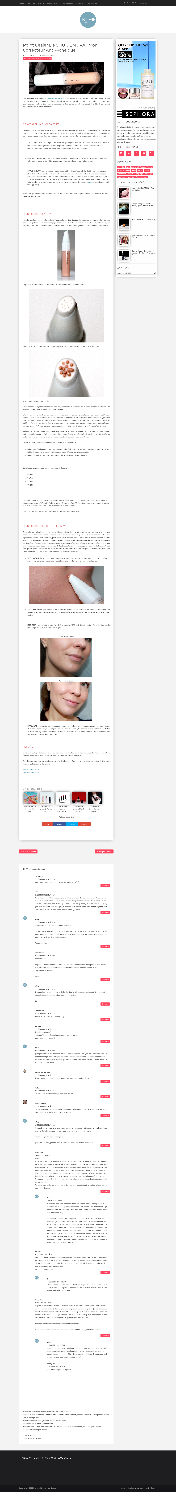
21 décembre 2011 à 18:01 (45, 895)
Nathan (38, 1088)
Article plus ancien (104, 851)
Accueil (22, 3)
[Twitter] (128, 153)
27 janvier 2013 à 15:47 (44, 1303)
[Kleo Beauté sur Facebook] (130, 3)
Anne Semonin (141, 177)
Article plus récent (28, 851)
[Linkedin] (121, 153)
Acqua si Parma (124, 170)
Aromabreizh (40, 1103)
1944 (119, 167)
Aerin (134, 170)
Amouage (148, 174)
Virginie (38, 1026)
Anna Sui (130, 177)
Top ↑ (153, 1488)
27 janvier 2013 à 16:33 (56, 1345)
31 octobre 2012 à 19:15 (44, 1254)
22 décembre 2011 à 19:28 (45, 1125)
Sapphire (39, 876)
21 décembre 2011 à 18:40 (45, 989)
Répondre (105, 885)
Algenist (131, 174)
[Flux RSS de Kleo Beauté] (135, 3)
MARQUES (79, 3)
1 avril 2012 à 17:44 (54, 1201)
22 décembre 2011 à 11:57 (45, 1075)
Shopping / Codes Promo (47, 3)
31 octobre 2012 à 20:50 (56, 1282)
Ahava (146, 170)
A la (128, 167)
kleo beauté (37, 1488)
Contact (31, 3)
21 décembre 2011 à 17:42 (45, 879)
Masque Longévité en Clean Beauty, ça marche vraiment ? (143, 205)
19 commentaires (48, 56)
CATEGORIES (92, 3)
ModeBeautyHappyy (44, 1072)
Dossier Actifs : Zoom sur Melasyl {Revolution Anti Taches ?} (144, 253)
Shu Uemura (46, 58)
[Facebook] (136, 153)
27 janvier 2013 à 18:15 (56, 1367)
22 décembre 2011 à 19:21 (45, 1106)
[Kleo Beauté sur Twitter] (127, 3)
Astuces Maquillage (31, 58)
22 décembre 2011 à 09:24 (45, 1051)
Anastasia (121, 177)
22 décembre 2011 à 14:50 (45, 1091)
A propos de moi (143, 1488)
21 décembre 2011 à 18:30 (45, 922)
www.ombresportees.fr (31, 772)
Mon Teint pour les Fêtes (52, 98)
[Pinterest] (143, 153)
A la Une (134, 167)
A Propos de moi (66, 3)
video (90, 182)
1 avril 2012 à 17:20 (42, 1155)
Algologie (139, 174)
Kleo (26, 56)
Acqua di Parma (146, 167)
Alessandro (122, 174)
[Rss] (151, 153)
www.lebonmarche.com (31, 769)
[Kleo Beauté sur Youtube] (132, 3)
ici (24, 764)
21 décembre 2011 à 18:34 (45, 956)
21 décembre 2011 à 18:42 (45, 1014)
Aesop (140, 170)
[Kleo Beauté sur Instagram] (124, 3)
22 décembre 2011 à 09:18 (45, 1029)
